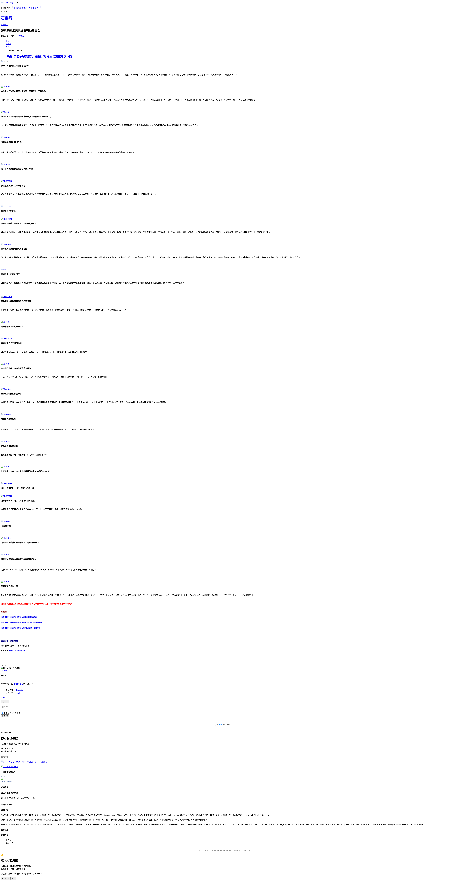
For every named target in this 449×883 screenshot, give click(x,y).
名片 (7, 47)
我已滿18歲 (6, 878)
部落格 (8, 44)
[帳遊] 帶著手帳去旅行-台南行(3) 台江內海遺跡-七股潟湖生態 (21, 622)
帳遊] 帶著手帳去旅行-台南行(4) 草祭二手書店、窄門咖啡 (20, 628)
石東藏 (6, 18)
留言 (21, 684)
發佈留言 (5, 716)
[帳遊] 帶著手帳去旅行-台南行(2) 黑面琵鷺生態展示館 (39, 56)
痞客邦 (16, 684)
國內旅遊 (19, 690)
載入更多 (5, 702)
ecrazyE (4, 671)
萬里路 (18, 693)
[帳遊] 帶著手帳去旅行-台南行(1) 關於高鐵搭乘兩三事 (19, 617)
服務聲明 (247, 850)
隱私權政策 (237, 850)
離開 (13, 878)
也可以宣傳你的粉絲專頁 (8, 781)
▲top (3, 697)
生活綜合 (20, 36)
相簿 (7, 41)
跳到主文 (4, 25)
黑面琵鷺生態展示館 (17, 651)
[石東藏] (2, 779)
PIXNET (207, 850)
